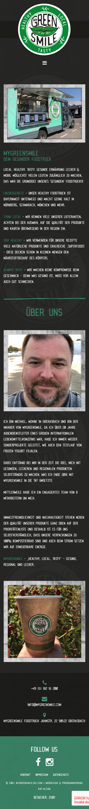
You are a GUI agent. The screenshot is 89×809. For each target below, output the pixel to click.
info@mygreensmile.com (44, 705)
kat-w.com (44, 789)
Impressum (42, 775)
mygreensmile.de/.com (29, 783)
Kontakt (26, 775)
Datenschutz (61, 775)
